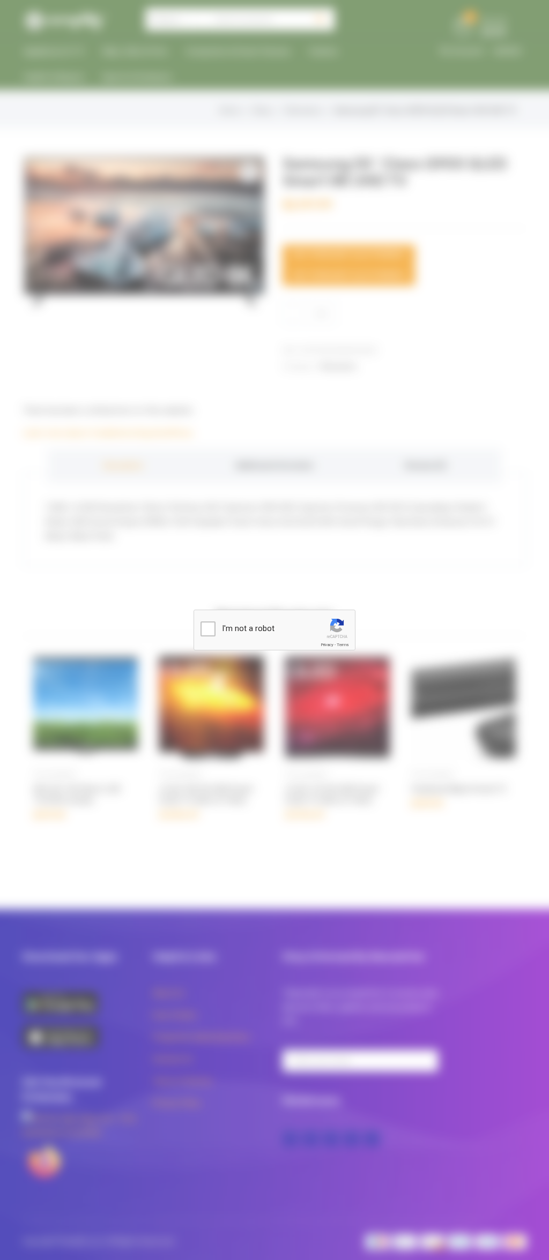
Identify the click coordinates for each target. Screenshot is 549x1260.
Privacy (327, 644)
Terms (342, 644)
